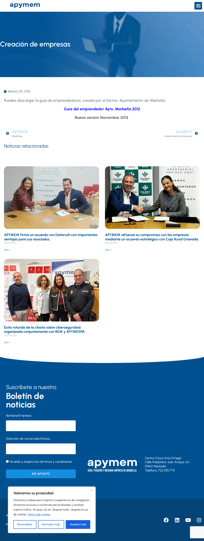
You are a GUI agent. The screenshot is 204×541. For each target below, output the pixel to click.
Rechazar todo (51, 524)
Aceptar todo (78, 524)
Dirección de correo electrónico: (28, 438)
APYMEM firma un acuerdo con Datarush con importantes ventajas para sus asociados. (50, 237)
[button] (198, 6)
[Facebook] (166, 520)
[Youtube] (188, 520)
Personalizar (24, 524)
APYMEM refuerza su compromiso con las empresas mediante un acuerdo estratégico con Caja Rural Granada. (152, 237)
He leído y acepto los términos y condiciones (40, 462)
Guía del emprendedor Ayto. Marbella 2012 (102, 109)
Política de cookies (39, 514)
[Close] (91, 490)
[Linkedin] (177, 520)
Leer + (7, 249)
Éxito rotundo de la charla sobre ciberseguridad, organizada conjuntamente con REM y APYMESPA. (44, 329)
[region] (52, 510)
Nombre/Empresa (18, 415)
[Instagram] (199, 520)
